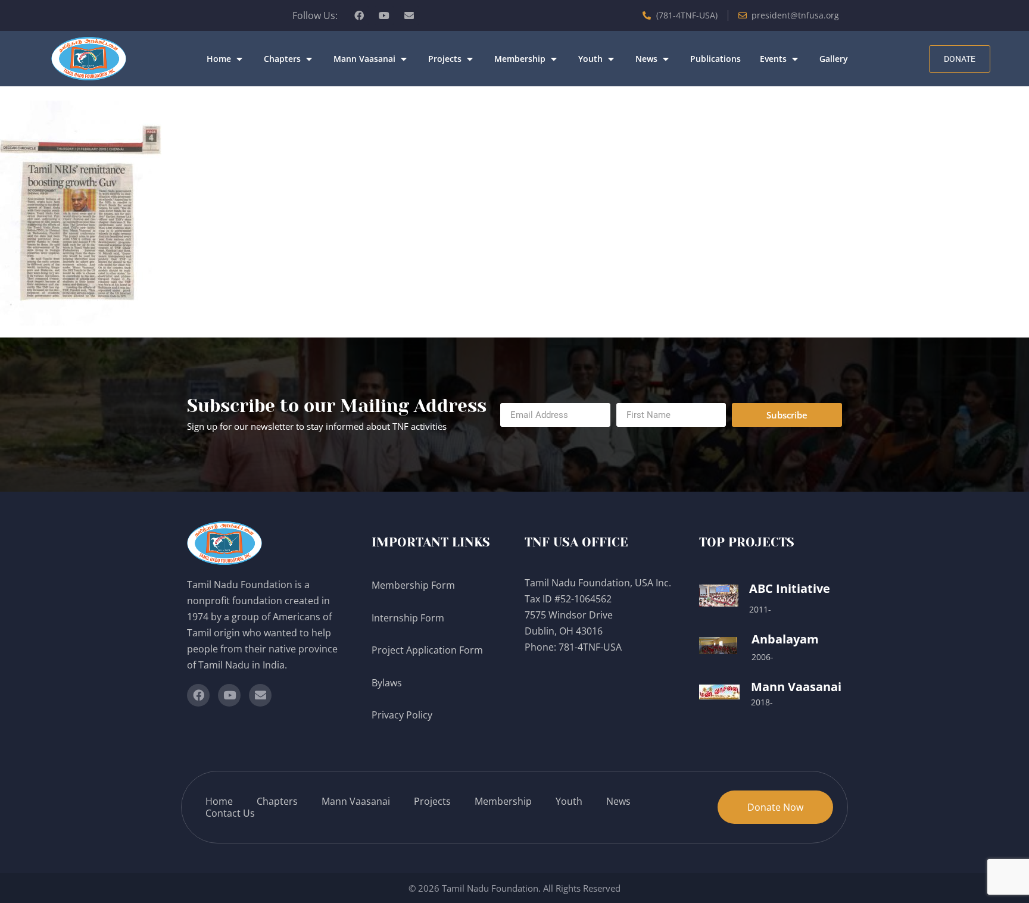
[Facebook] (359, 15)
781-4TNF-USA (590, 647)
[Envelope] (409, 15)
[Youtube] (384, 15)
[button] (225, 59)
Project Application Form (427, 650)
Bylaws (388, 682)
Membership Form (413, 585)
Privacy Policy (403, 714)
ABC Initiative (789, 588)
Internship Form (408, 617)
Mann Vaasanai (796, 687)
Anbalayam (785, 639)
